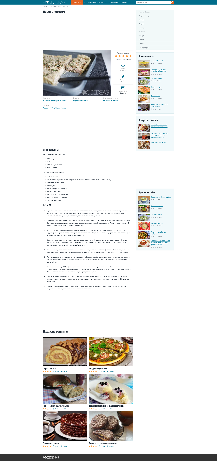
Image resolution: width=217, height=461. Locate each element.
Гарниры (142, 28)
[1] (116, 56)
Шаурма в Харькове (158, 142)
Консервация (144, 48)
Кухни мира (114, 2)
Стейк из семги (156, 87)
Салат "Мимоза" (157, 61)
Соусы (141, 44)
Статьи (124, 2)
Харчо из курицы (157, 206)
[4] (127, 56)
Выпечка (53, 6)
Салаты (141, 20)
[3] (123, 56)
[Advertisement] (88, 31)
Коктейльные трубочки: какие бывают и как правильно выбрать (159, 135)
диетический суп (157, 223)
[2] (119, 56)
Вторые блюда (144, 16)
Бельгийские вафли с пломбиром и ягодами (159, 126)
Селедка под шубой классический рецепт (158, 70)
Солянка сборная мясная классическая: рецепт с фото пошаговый (160, 242)
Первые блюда (144, 12)
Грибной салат (156, 78)
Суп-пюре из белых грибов (161, 197)
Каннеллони (155, 96)
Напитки (142, 40)
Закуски (141, 24)
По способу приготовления (94, 2)
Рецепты (76, 2)
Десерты (142, 36)
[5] (130, 56)
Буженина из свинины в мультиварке (159, 105)
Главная (45, 6)
